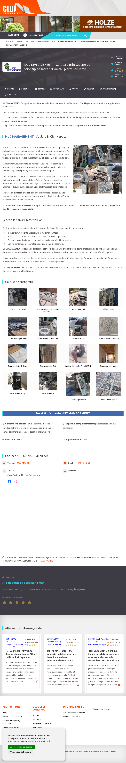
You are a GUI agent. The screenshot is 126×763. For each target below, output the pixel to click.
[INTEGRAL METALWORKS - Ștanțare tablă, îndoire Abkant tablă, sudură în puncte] (15, 642)
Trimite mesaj (109, 89)
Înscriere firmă (36, 35)
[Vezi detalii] (37, 681)
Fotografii (58, 89)
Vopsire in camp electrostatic (39, 42)
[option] (63, 24)
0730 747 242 (47, 560)
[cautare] (84, 35)
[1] (4, 602)
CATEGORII (13, 35)
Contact (11, 95)
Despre (10, 89)
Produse (25, 89)
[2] (11, 602)
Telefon (90, 89)
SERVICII (19, 42)
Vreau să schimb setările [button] (20, 752)
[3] (17, 602)
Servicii (41, 89)
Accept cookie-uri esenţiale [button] (21, 747)
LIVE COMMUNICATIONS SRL (80, 751)
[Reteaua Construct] (101, 709)
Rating (75, 89)
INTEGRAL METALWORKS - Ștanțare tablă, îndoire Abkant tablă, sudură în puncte (21, 654)
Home (8, 42)
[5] (30, 602)
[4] (23, 602)
